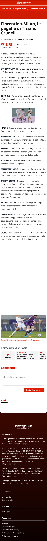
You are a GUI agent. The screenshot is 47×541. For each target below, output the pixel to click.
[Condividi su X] (10, 44)
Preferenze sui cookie (10, 536)
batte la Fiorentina (24, 54)
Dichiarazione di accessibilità (13, 533)
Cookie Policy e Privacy (10, 530)
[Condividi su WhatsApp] (2, 44)
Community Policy (8, 527)
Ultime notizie (7, 497)
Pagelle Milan (20, 9)
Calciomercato (7, 500)
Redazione (6, 512)
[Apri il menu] (3, 2)
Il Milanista (6, 8)
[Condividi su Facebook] (6, 44)
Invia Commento (34, 390)
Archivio (5, 524)
